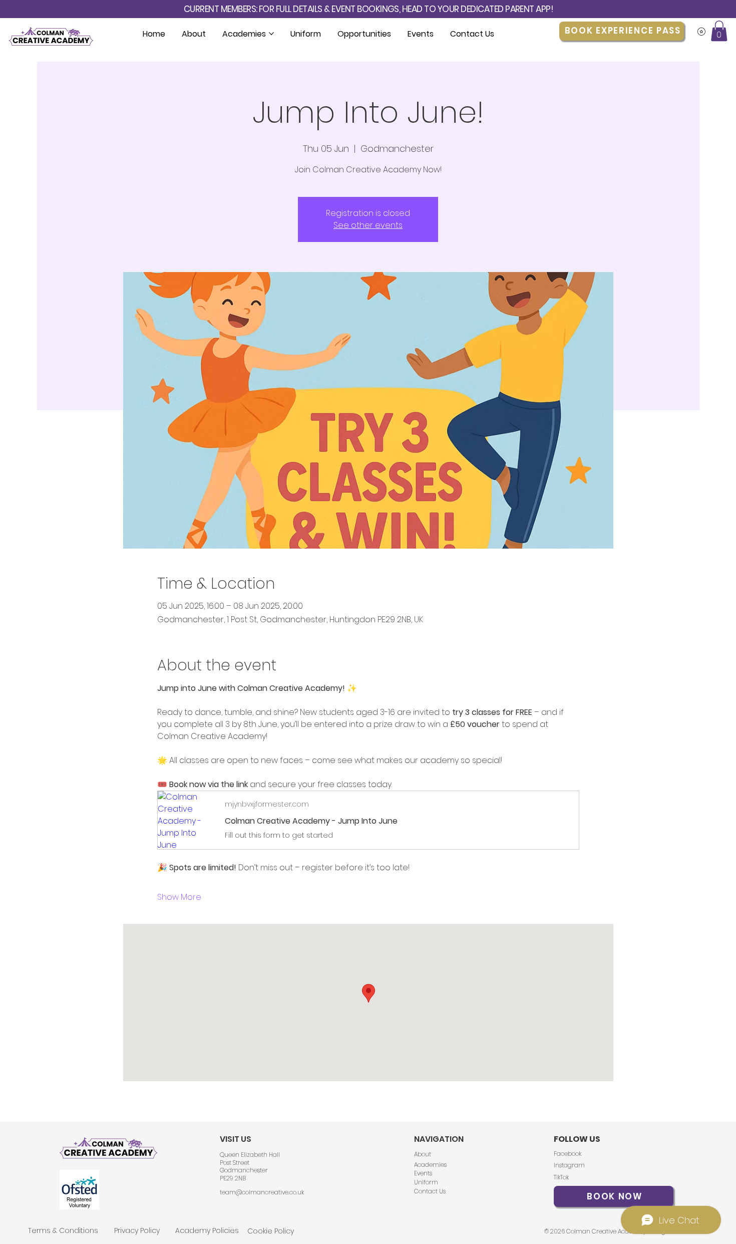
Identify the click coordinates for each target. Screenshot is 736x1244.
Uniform (426, 1182)
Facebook (567, 1153)
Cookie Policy (270, 1231)
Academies (430, 1164)
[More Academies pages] (271, 33)
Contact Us (430, 1191)
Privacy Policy (137, 1230)
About (423, 1154)
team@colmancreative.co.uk (262, 1192)
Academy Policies (207, 1230)
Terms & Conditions (63, 1230)
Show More (179, 897)
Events (423, 1173)
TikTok (561, 1177)
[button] (718, 31)
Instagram (569, 1165)
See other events (368, 225)
